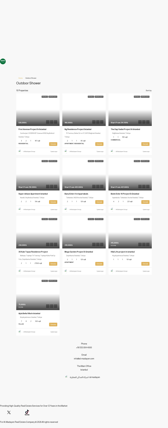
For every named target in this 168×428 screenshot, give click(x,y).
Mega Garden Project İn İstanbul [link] (79, 252)
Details (53, 144)
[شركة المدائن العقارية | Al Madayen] (9, 412)
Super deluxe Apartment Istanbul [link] (33, 194)
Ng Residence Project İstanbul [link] (78, 129)
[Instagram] (21, 412)
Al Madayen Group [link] (29, 151)
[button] (148, 82)
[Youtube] (15, 412)
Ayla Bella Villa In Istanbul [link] (29, 313)
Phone (84, 344)
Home (21, 78)
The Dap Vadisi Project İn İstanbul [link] (125, 129)
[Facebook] (3, 412)
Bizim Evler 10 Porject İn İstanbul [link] (125, 194)
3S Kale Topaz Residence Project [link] (33, 252)
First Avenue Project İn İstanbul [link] (32, 129)
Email (84, 355)
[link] (38, 109)
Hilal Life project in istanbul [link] (123, 252)
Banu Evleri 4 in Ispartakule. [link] (77, 194)
